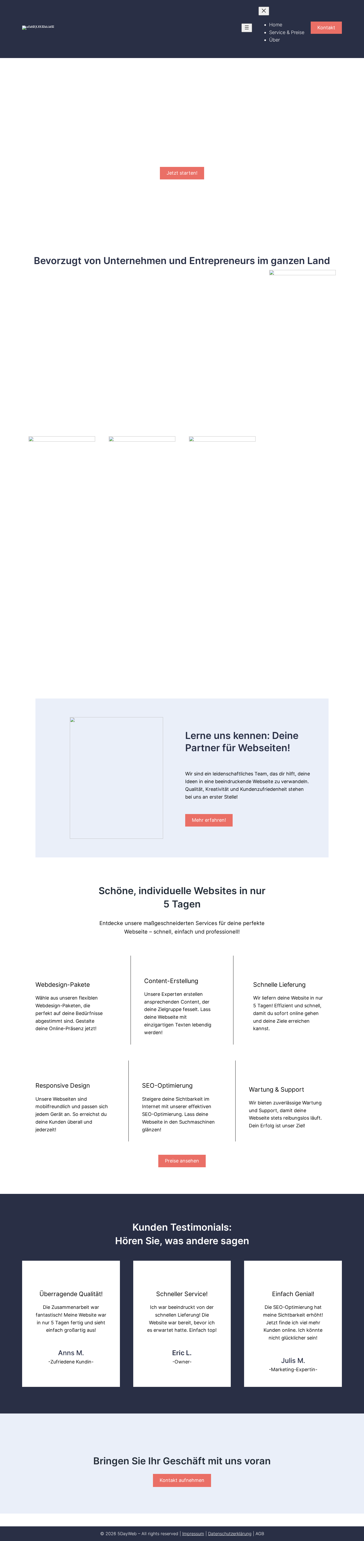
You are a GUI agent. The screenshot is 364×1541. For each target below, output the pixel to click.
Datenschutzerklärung (230, 1533)
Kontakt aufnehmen (182, 1480)
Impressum (193, 1533)
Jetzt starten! (182, 173)
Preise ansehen (182, 1161)
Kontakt (326, 27)
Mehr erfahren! (209, 820)
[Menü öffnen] (246, 27)
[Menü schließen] (263, 11)
